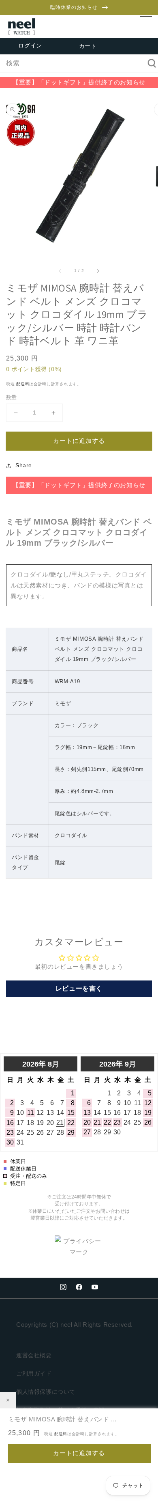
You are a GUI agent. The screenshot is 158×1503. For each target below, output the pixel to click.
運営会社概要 (34, 1355)
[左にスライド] (60, 270)
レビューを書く (79, 988)
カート (88, 46)
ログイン (30, 46)
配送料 (22, 384)
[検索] (149, 63)
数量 (11, 397)
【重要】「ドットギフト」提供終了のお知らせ (79, 82)
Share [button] (23, 465)
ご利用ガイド (34, 1373)
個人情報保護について (45, 1392)
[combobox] (79, 63)
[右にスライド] (98, 270)
